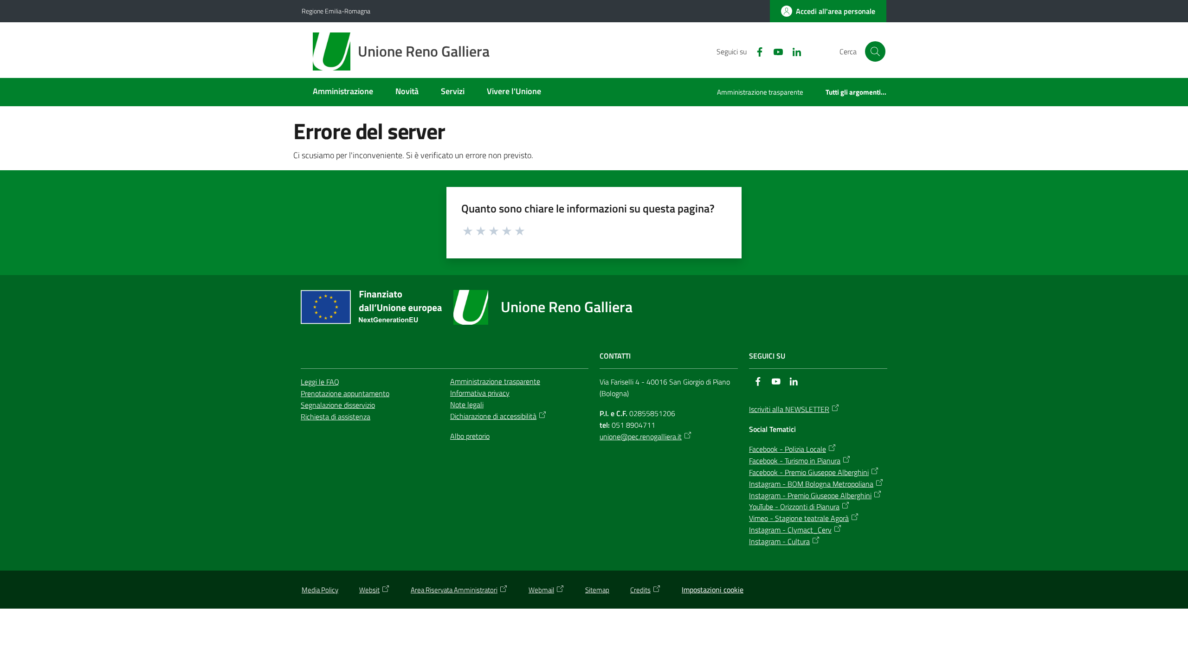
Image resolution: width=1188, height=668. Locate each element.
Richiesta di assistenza (335, 416)
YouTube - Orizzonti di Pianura (794, 506)
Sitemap (597, 589)
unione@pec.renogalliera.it (641, 436)
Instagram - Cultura (779, 541)
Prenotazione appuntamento (345, 393)
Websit (369, 589)
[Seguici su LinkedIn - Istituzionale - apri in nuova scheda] (793, 51)
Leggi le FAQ (320, 381)
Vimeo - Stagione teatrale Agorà (799, 518)
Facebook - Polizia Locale (787, 449)
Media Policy (320, 589)
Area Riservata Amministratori (454, 589)
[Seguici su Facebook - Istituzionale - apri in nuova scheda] (756, 51)
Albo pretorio (470, 436)
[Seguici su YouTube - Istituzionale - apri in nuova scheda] (774, 51)
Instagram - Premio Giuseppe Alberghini (810, 495)
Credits (640, 589)
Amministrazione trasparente (495, 381)
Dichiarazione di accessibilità (493, 416)
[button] (875, 51)
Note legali (467, 404)
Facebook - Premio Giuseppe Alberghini (809, 472)
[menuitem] (343, 92)
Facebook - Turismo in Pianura (794, 460)
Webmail (541, 589)
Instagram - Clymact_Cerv (790, 529)
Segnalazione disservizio (338, 405)
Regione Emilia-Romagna (336, 11)
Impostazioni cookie (712, 589)
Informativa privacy (480, 392)
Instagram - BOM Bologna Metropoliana (811, 483)
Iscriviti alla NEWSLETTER (789, 409)
